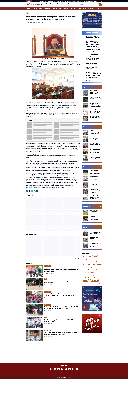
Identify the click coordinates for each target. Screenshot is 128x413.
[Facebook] (27, 191)
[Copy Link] (37, 191)
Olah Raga (66, 8)
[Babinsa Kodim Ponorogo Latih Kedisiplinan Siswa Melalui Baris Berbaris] (34, 284)
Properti (99, 8)
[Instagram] (58, 369)
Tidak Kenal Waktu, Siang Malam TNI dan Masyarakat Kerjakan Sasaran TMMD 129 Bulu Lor (95, 99)
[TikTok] (69, 369)
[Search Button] (100, 4)
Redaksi (50, 373)
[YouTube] (62, 369)
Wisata (84, 8)
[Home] (27, 13)
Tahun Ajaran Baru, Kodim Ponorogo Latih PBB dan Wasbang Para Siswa (94, 197)
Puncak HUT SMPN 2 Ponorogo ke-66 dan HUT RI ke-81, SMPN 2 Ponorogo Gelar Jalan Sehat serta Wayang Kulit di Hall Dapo (93, 74)
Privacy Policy (56, 373)
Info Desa (54, 8)
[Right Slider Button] (100, 8)
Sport (69, 3)
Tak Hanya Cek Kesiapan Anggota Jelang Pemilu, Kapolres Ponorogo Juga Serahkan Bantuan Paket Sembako (94, 232)
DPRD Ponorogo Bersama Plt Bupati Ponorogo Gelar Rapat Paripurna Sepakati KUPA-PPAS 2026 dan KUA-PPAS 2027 (95, 145)
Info (79, 373)
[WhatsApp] (35, 191)
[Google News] (66, 369)
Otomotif (73, 8)
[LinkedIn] (73, 369)
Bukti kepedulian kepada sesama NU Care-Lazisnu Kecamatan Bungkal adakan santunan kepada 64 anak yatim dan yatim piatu (95, 245)
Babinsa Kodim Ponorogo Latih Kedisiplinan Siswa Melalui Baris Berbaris (97, 1)
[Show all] (100, 87)
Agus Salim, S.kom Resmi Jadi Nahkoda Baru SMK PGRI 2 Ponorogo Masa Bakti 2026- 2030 (61, 333)
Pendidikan (47, 8)
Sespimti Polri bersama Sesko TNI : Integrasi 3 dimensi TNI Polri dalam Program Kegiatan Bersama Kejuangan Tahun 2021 (93, 53)
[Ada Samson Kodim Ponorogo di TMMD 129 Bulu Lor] (85, 191)
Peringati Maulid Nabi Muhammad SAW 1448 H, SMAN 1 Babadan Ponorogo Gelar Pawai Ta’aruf (61, 307)
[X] (30, 191)
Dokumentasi (49, 6)
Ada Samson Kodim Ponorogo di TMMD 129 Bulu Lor (94, 191)
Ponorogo (34, 8)
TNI (46, 279)
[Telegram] (32, 191)
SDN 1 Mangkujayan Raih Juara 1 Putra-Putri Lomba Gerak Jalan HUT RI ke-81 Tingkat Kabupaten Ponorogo (62, 294)
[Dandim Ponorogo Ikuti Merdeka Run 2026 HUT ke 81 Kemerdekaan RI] (34, 322)
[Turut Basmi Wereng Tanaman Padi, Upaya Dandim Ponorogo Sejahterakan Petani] (85, 212)
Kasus (79, 8)
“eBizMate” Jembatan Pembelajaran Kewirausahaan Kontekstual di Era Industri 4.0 (93, 69)
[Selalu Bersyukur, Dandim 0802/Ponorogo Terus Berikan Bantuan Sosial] (85, 239)
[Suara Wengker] (35, 4)
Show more (53, 344)
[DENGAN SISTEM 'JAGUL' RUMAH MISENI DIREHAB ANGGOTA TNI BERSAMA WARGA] (85, 93)
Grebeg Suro (91, 8)
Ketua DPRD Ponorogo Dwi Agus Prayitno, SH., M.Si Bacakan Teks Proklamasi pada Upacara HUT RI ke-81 (94, 132)
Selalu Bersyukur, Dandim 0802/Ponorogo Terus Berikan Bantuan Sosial (94, 239)
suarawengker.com (66, 377)
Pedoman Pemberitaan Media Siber (68, 373)
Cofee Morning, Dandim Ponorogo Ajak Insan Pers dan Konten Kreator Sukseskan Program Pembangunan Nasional (94, 105)
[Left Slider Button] (75, 258)
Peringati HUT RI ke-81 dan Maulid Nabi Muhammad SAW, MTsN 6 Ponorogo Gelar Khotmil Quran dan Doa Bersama (93, 63)
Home (47, 3)
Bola (63, 3)
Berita (51, 3)
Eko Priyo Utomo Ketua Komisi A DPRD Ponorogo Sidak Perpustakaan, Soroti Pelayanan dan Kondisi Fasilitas (95, 157)
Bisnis (58, 3)
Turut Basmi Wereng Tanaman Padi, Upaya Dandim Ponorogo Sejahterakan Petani (95, 212)
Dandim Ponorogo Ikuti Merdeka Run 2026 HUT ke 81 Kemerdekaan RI (60, 320)
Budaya (41, 8)
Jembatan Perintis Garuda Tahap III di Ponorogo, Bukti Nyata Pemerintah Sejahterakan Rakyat (94, 118)
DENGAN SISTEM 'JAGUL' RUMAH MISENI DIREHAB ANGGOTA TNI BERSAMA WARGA (94, 92)
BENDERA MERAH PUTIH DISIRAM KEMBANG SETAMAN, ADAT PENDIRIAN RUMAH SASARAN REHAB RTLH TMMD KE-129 (94, 184)
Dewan (60, 8)
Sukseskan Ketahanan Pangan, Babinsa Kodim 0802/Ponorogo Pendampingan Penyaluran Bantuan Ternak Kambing (95, 218)
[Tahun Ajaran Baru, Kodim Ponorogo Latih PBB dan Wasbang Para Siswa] (85, 197)
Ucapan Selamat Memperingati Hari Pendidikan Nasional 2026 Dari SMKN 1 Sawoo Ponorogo (94, 111)
